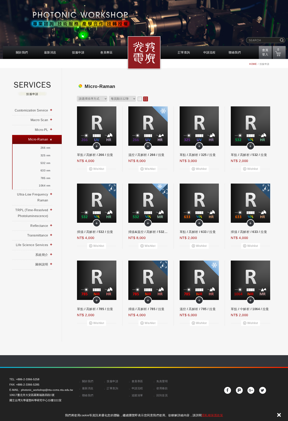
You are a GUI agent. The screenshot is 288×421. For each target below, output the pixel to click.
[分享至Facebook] (227, 390)
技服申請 (78, 52)
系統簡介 (41, 254)
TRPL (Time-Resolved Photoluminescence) (31, 213)
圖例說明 (41, 264)
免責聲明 (162, 381)
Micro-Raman (38, 139)
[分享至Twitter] (262, 390)
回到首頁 (162, 395)
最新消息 (50, 52)
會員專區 (106, 52)
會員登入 (265, 52)
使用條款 (162, 388)
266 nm (46, 147)
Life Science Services (32, 245)
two (140, 99)
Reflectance (39, 225)
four (145, 99)
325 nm (46, 155)
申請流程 (209, 52)
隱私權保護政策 (212, 415)
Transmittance (37, 235)
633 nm (46, 170)
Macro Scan (39, 120)
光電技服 (144, 54)
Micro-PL (41, 129)
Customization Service (31, 110)
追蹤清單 (137, 395)
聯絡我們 (235, 52)
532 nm (46, 163)
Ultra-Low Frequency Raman (32, 197)
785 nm (46, 178)
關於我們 (22, 52)
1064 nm (45, 185)
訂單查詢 (184, 52)
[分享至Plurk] (239, 390)
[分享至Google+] (250, 390)
